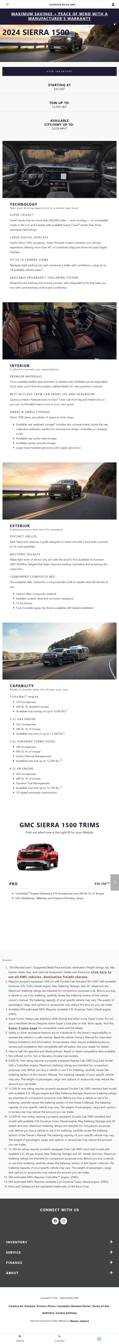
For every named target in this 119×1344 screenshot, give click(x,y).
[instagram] (63, 1221)
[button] (115, 24)
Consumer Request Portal (74, 1305)
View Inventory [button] (59, 71)
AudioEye (48, 1312)
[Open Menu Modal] (7, 4)
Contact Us (16, 1305)
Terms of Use (100, 1305)
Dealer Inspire (79, 1320)
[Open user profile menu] (114, 4)
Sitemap (30, 1305)
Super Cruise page (23, 1028)
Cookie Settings (66, 1312)
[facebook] (55, 1221)
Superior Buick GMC (69, 1297)
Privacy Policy (46, 1305)
